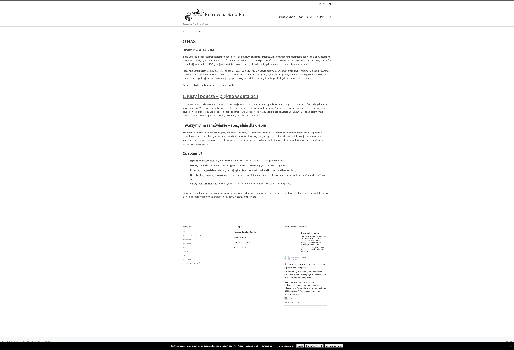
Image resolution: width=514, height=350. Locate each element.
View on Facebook (289, 302)
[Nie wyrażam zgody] (510, 346)
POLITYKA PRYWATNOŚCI (192, 263)
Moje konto (187, 243)
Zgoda (300, 346)
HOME (185, 232)
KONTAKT (186, 251)
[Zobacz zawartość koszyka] (329, 4)
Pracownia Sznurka (298, 257)
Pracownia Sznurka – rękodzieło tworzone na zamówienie (205, 236)
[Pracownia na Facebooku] (320, 3)
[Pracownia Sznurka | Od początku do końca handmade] (193, 15)
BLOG (185, 247)
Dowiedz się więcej (334, 346)
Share (299, 302)
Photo (291, 298)
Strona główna (188, 32)
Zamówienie (187, 240)
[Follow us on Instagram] (323, 3)
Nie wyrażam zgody (314, 346)
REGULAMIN (187, 259)
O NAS (185, 255)
